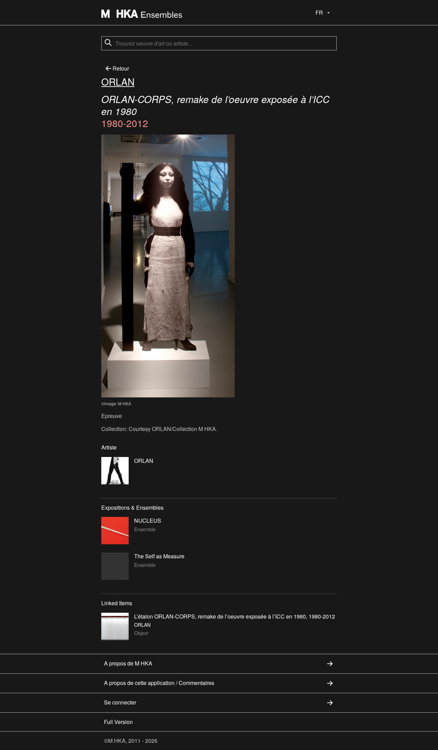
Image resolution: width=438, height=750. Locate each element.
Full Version (118, 722)
